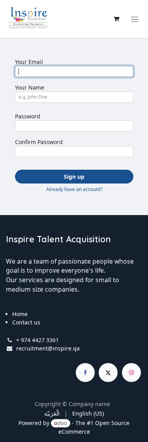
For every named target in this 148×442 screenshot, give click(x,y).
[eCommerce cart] (116, 18)
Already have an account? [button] (74, 189)
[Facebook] (85, 372)
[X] (108, 372)
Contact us (26, 322)
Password (27, 116)
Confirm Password (39, 142)
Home (20, 314)
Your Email (29, 62)
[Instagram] (131, 372)
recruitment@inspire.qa (48, 348)
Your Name (29, 87)
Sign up (74, 176)
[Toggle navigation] (134, 19)
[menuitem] (52, 413)
